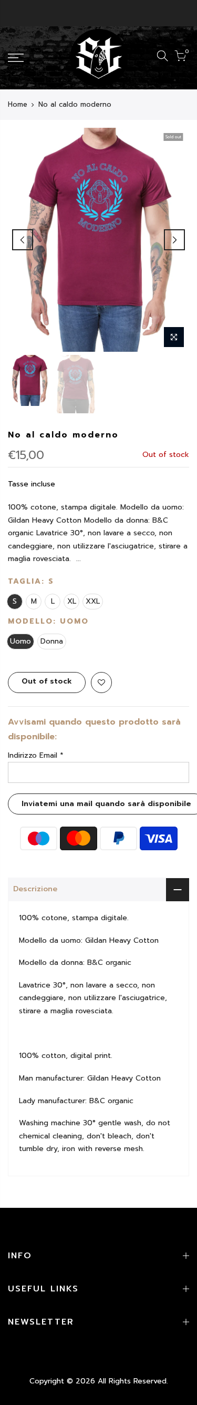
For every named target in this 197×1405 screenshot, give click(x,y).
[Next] (174, 239)
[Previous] (22, 239)
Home (17, 104)
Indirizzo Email (36, 755)
